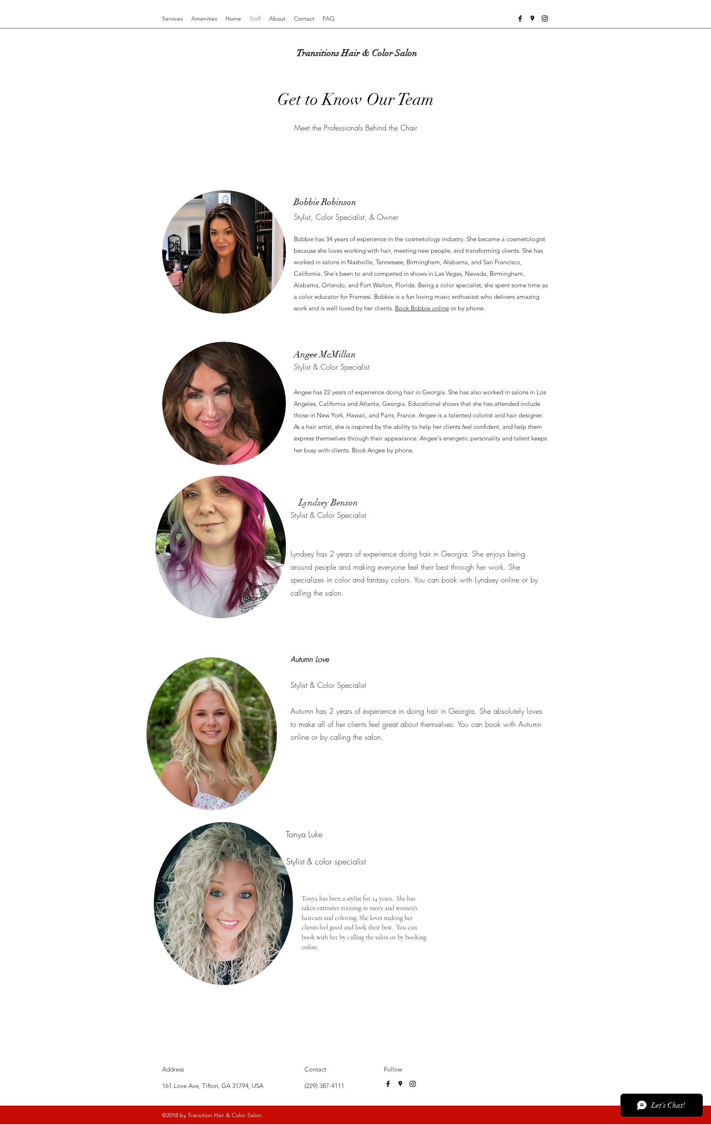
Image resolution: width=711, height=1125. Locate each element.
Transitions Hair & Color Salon (357, 52)
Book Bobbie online (422, 308)
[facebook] (520, 18)
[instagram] (545, 18)
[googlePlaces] (532, 18)
